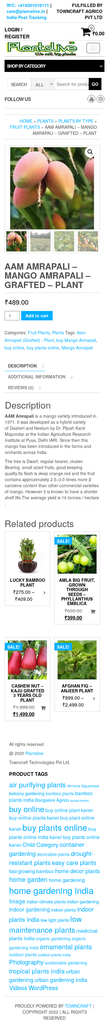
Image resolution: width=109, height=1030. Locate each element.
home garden (28, 879)
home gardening (67, 879)
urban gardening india (61, 979)
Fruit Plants (25, 127)
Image (17, 901)
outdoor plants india (54, 954)
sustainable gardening (66, 963)
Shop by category (26, 66)
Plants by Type (75, 121)
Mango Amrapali (77, 348)
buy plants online (43, 348)
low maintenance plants (45, 924)
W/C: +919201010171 (28, 5)
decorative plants (53, 854)
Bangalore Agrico (52, 800)
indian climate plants (46, 901)
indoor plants (63, 909)
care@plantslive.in (26, 11)
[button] (90, 152)
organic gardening (53, 938)
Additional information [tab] (36, 377)
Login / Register (17, 33)
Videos (18, 987)
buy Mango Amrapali (76, 340)
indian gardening (83, 901)
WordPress (43, 987)
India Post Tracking (27, 17)
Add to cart (36, 316)
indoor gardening (29, 909)
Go (95, 84)
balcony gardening (27, 793)
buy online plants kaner (34, 817)
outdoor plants (23, 954)
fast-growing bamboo (31, 871)
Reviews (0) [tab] (21, 387)
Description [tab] (22, 366)
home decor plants (77, 871)
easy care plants (74, 862)
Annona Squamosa (83, 786)
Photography (26, 961)
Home (26, 121)
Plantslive (34, 753)
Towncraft (78, 1006)
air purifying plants (37, 784)
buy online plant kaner (69, 810)
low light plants (55, 920)
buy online (14, 348)
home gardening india (51, 890)
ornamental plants (66, 946)
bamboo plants (60, 793)
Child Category (40, 844)
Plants (45, 121)
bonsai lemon (79, 800)
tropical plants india (37, 970)
